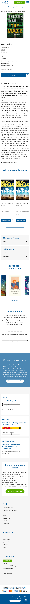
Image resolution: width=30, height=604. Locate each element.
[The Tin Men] (22, 189)
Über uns (5, 563)
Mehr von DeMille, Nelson (15, 229)
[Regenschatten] (15, 285)
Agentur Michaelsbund (10, 571)
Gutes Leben (6, 539)
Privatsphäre (23, 597)
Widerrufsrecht (6, 434)
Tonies (5, 515)
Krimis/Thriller (6, 256)
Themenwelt (6, 518)
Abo (4, 550)
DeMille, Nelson (6, 44)
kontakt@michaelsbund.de (12, 404)
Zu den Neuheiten (15, 300)
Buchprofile (6, 523)
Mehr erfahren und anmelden (15, 381)
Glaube (5, 520)
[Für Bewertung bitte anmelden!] (5, 52)
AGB (23, 599)
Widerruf (18, 599)
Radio (4, 547)
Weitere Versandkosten (9, 432)
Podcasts (5, 544)
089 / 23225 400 (8, 406)
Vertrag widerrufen (15, 601)
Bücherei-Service (8, 526)
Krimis (4, 241)
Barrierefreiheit (10, 599)
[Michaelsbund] (4, 3)
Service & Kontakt (7, 410)
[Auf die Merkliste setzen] (27, 75)
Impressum (6, 597)
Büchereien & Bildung (9, 566)
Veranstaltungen (8, 568)
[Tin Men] (7, 189)
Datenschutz (14, 597)
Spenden (7, 560)
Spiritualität (6, 542)
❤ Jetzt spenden (19, 2)
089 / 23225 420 (8, 453)
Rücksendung (16, 434)
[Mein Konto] (13, 7)
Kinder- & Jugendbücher (10, 510)
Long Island (5, 253)
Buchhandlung (7, 573)
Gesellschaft (6, 537)
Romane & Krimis (8, 507)
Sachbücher (6, 513)
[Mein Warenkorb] (22, 7)
